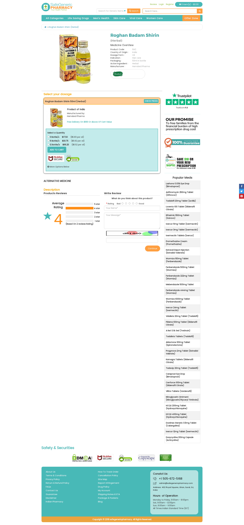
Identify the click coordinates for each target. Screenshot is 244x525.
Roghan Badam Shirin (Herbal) (64, 27)
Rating (111, 203)
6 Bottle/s (54, 140)
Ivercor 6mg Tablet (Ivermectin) (182, 223)
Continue (152, 248)
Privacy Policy (53, 479)
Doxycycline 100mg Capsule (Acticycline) (179, 439)
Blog (100, 501)
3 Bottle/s (54, 137)
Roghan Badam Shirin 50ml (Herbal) (65, 101)
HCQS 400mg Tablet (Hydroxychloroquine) (176, 415)
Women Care (154, 18)
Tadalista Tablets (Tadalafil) (180, 336)
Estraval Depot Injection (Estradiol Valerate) (177, 251)
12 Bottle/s (54, 144)
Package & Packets (108, 497)
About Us (50, 471)
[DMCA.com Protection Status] (82, 458)
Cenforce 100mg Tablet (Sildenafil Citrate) (177, 384)
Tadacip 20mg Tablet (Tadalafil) (182, 368)
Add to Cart (57, 149)
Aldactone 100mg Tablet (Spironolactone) (178, 343)
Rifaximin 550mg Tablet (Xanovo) (177, 216)
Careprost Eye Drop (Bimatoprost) (175, 375)
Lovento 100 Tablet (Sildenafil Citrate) (180, 208)
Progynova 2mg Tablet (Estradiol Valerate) (182, 352)
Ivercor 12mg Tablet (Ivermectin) (182, 431)
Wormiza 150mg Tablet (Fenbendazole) (177, 260)
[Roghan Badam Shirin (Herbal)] (75, 59)
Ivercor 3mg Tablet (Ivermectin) (182, 229)
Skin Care (119, 18)
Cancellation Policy (108, 475)
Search (135, 10)
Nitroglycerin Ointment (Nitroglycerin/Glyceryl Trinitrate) (182, 398)
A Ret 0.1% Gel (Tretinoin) (178, 330)
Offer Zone (191, 18)
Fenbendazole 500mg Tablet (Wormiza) (180, 268)
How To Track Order (108, 471)
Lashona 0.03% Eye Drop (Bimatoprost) (177, 185)
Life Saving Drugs (78, 18)
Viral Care (136, 18)
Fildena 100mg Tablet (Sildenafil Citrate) (181, 323)
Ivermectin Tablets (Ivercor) (180, 235)
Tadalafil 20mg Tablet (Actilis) (181, 200)
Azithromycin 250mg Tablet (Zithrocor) (179, 193)
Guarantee (51, 494)
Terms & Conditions (56, 475)
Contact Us (52, 490)
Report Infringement (108, 482)
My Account (104, 490)
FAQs (48, 486)
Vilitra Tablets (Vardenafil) (179, 391)
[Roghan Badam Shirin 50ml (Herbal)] (56, 118)
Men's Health (101, 18)
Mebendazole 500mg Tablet (180, 284)
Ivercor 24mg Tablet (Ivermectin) (176, 309)
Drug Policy (103, 486)
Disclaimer (51, 497)
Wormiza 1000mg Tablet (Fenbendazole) (178, 300)
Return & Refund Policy (57, 482)
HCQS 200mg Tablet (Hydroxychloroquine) (176, 407)
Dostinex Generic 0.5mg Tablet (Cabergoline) (181, 424)
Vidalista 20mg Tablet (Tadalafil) (182, 316)
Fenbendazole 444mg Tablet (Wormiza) (180, 291)
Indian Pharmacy (54, 501)
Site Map (102, 479)
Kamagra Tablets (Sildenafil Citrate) (179, 361)
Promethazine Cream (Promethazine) (176, 243)
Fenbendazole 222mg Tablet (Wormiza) (180, 277)
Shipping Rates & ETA (109, 494)
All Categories (55, 18)
